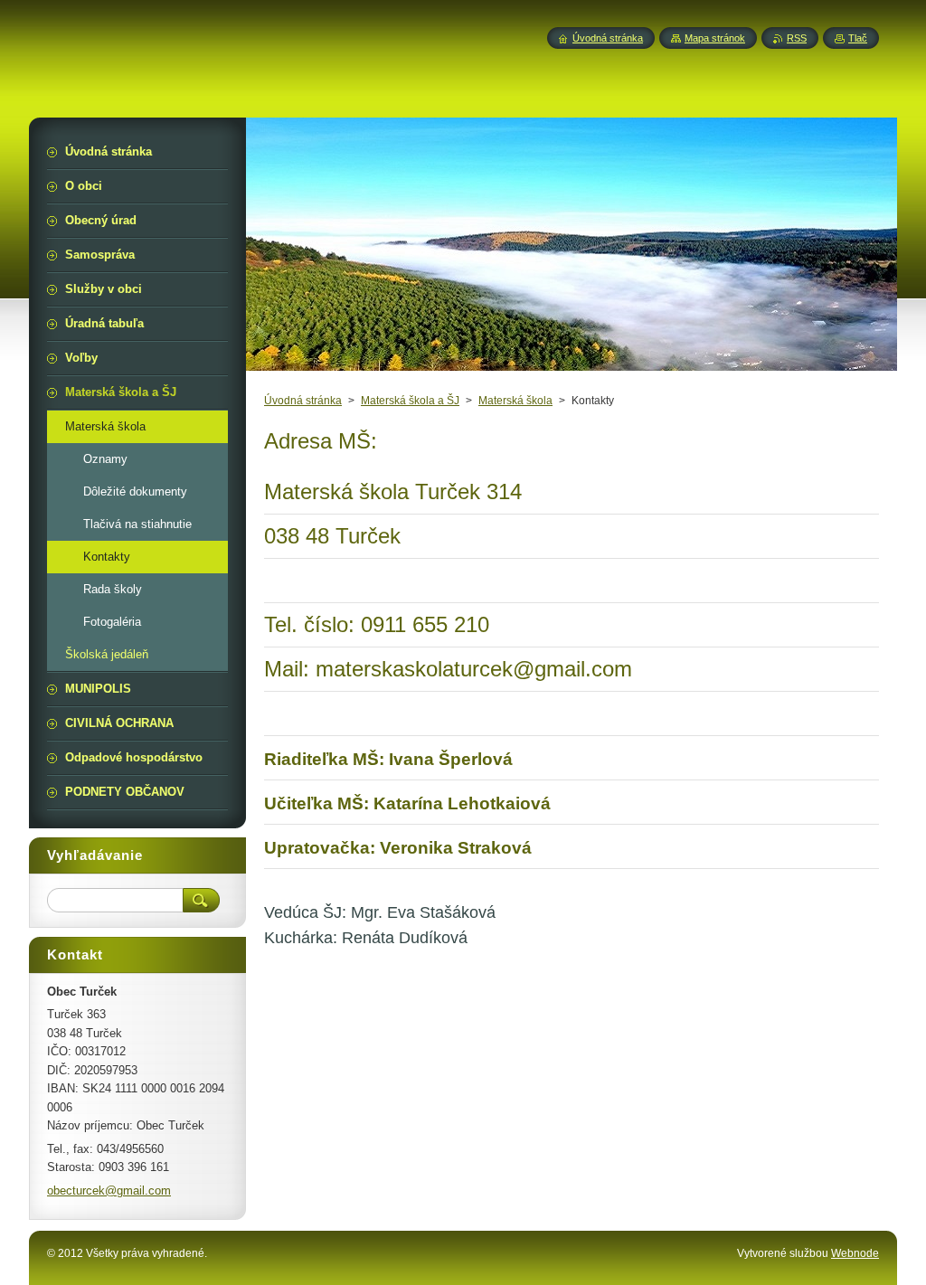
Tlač (857, 38)
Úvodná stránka (303, 400)
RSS (797, 38)
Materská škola (515, 400)
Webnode (855, 1253)
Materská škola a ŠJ (410, 400)
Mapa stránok (715, 38)
